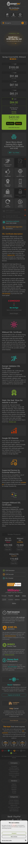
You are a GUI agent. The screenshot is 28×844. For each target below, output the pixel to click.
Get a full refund (12, 666)
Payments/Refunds (14, 769)
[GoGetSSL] (14, 4)
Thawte (14, 793)
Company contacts (14, 775)
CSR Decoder (9, 574)
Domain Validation (14, 800)
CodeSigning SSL (14, 809)
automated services (10, 636)
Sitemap (14, 777)
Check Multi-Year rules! (14, 127)
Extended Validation (14, 803)
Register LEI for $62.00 (14, 695)
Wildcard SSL (11, 255)
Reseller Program (14, 768)
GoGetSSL (14, 786)
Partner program (9, 654)
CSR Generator (10, 570)
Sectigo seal (12, 422)
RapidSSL (14, 789)
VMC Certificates (14, 810)
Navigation (8, 23)
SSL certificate (20, 617)
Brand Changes (14, 313)
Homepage (14, 766)
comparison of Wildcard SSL (10, 509)
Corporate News (14, 771)
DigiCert (14, 784)
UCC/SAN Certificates (14, 807)
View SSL (8, 549)
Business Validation (14, 802)
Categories (14, 797)
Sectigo (14, 791)
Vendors (14, 781)
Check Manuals (14, 720)
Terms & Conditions (14, 773)
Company (14, 763)
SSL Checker (9, 578)
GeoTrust (14, 787)
